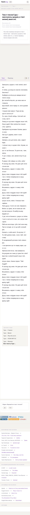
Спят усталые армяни (21, 459)
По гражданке (14, 457)
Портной (14, 473)
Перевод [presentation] (10, 78)
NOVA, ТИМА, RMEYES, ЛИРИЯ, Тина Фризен (13, 475)
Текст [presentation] (3, 78)
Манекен (10, 341)
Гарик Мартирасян (7, 459)
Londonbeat (5, 493)
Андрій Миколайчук (7, 500)
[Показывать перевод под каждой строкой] (27, 78)
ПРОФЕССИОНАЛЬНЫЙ (8, 452)
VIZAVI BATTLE (12, 338)
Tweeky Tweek (5, 480)
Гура (13, 6)
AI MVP (3, 468)
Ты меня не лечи (14, 447)
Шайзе (18, 438)
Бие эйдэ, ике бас (19, 455)
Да (5, 407)
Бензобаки (19, 500)
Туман (25, 440)
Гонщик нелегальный (7, 450)
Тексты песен (4, 6)
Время (9, 333)
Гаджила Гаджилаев (7, 438)
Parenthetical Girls (6, 495)
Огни (11, 445)
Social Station (5, 470)
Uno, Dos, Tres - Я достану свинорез (11, 435)
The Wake (15, 470)
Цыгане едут (16, 442)
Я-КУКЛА (4, 477)
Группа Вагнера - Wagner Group (10, 433)
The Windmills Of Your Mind (9, 498)
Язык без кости (12, 335)
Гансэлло (4, 447)
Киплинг (15, 480)
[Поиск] (27, 2)
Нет (10, 407)
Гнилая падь (5, 473)
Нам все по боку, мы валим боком (18, 488)
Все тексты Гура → (10, 343)
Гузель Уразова (6, 455)
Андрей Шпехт (5, 490)
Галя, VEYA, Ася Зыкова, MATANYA (11, 440)
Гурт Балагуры (5, 442)
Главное (10, 330)
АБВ (10, 2)
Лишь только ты (17, 490)
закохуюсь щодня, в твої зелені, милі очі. (12, 8)
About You (14, 493)
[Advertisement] (15, 60)
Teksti (4, 2)
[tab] (3, 78)
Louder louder (12, 468)
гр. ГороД (4, 445)
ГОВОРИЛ (4, 457)
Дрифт (3, 488)
